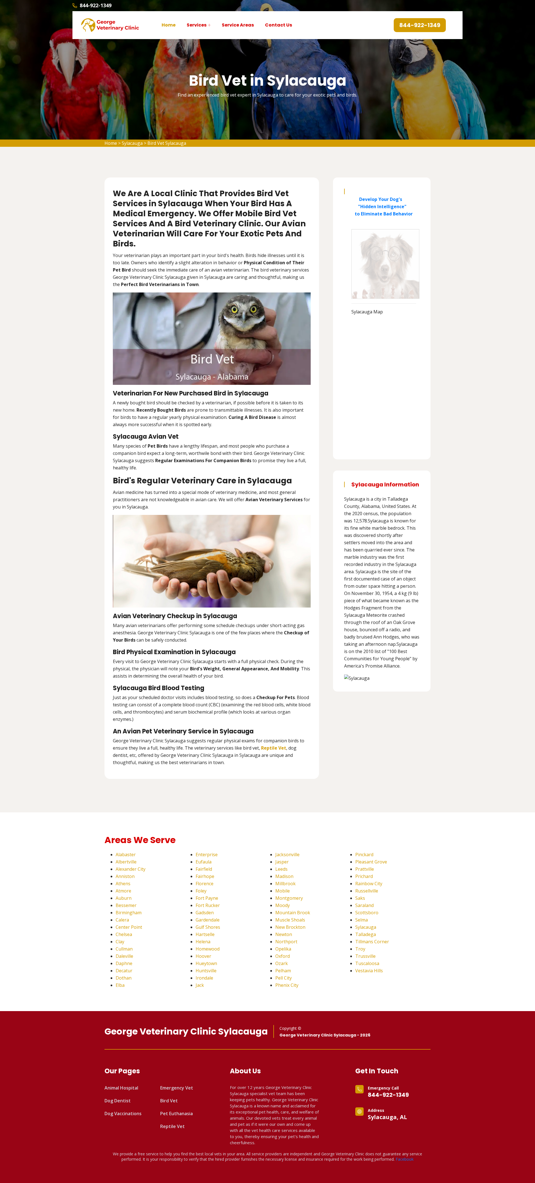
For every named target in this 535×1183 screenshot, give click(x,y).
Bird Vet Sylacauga (166, 143)
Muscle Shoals (290, 920)
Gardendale (208, 920)
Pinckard (364, 854)
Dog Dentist (117, 1101)
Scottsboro (366, 913)
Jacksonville (287, 854)
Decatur (124, 971)
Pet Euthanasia (176, 1113)
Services (196, 25)
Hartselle (205, 934)
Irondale (204, 978)
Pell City (283, 978)
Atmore (123, 891)
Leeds (281, 869)
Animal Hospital (121, 1088)
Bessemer (126, 905)
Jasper (282, 862)
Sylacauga (132, 143)
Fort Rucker (208, 905)
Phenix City (286, 985)
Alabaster (126, 854)
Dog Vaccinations (123, 1113)
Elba (120, 985)
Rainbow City (368, 883)
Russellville (366, 891)
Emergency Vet (176, 1088)
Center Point (129, 927)
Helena (203, 942)
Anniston (125, 876)
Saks (360, 898)
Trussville (365, 956)
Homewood (208, 949)
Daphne (124, 963)
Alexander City (130, 869)
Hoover (203, 956)
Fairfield (204, 869)
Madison (284, 876)
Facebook (405, 1159)
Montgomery (289, 898)
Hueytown (206, 963)
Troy (360, 949)
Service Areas (238, 25)
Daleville (124, 956)
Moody (282, 905)
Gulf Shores (208, 927)
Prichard (364, 876)
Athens (123, 883)
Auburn (124, 898)
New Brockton (290, 927)
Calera (122, 920)
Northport (286, 942)
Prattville (364, 869)
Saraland (364, 905)
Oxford (282, 956)
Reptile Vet (172, 1126)
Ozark (281, 963)
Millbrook (285, 883)
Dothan (124, 978)
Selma (361, 920)
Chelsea (124, 934)
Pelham (283, 971)
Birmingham (129, 913)
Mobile (282, 891)
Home (169, 25)
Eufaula (203, 862)
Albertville (126, 862)
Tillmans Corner (372, 942)
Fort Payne (207, 898)
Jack (200, 985)
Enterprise (207, 854)
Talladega (365, 934)
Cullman (124, 949)
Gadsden (205, 913)
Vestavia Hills (369, 971)
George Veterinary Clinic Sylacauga (186, 1031)
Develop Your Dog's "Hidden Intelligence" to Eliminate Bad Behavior (382, 206)
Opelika (283, 949)
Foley (201, 891)
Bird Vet (169, 1101)
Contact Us (278, 25)
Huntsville (206, 971)
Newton (283, 934)
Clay (120, 942)
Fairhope (205, 876)
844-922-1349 (95, 5)
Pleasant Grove (371, 862)
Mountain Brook (292, 913)
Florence (204, 883)
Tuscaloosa (367, 963)
